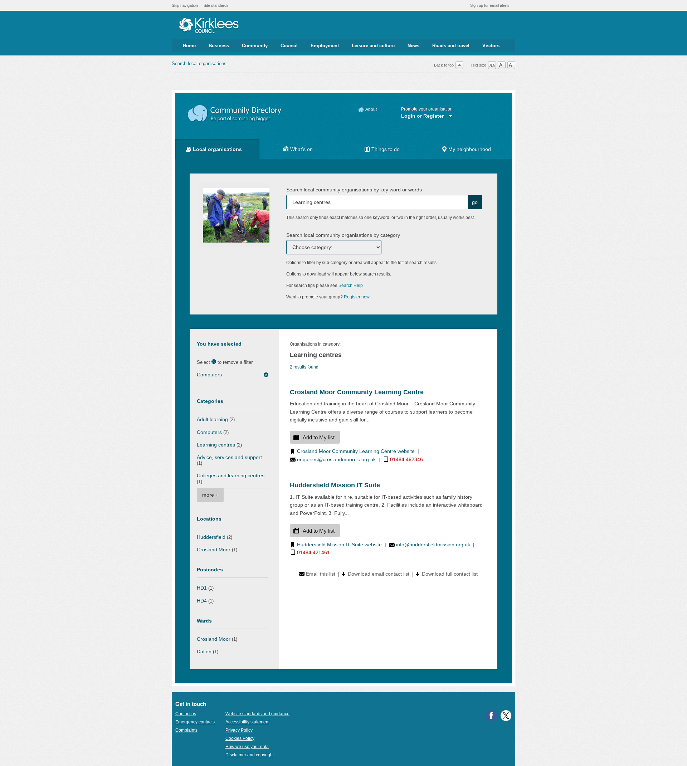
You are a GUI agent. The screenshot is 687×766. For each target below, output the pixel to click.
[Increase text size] (511, 65)
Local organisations (217, 149)
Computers (209, 374)
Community (255, 45)
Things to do (385, 149)
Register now (357, 296)
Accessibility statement (247, 721)
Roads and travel (450, 45)
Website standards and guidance (257, 713)
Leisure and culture (373, 45)
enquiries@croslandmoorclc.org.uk (336, 459)
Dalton (204, 651)
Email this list (320, 574)
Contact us (185, 713)
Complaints (186, 730)
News (413, 45)
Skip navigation (185, 5)
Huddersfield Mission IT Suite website (339, 544)
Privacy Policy (239, 730)
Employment (325, 45)
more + (210, 495)
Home (189, 45)
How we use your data (247, 746)
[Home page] (209, 26)
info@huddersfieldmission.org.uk (433, 544)
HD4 (202, 601)
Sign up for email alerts (490, 5)
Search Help (350, 285)
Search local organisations (199, 63)
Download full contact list (450, 574)
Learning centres (216, 445)
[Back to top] (459, 65)
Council (289, 45)
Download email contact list (378, 574)
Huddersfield (211, 537)
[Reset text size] (492, 65)
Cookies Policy (239, 738)
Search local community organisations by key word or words (354, 189)
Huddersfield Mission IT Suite (335, 485)
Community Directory (235, 113)
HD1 (202, 588)
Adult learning (212, 419)
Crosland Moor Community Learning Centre (357, 392)
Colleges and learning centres (230, 475)
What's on (301, 149)
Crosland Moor (213, 549)
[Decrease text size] (502, 65)
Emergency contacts (195, 721)
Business (219, 45)
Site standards (216, 5)
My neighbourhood (469, 149)
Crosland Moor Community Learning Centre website (356, 451)
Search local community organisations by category (343, 235)
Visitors (491, 45)
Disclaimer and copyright (249, 754)
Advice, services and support (229, 457)
